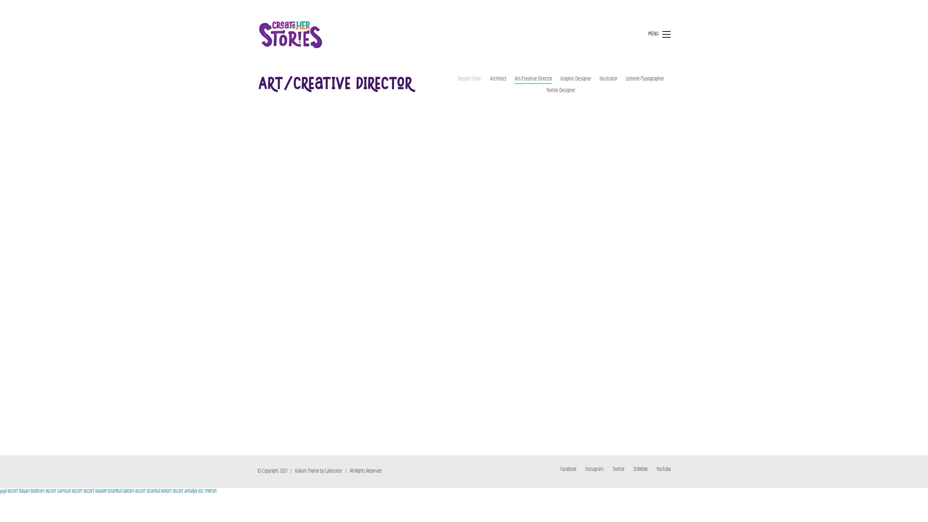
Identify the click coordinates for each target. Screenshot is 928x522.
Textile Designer (560, 91)
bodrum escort (43, 491)
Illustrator (608, 79)
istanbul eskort (159, 491)
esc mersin (207, 491)
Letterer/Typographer (645, 79)
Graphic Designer (575, 79)
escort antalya (185, 491)
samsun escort (70, 491)
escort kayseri (95, 491)
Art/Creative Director (533, 79)
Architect (498, 79)
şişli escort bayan (15, 491)
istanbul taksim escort (127, 491)
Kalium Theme (307, 471)
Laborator (333, 471)
